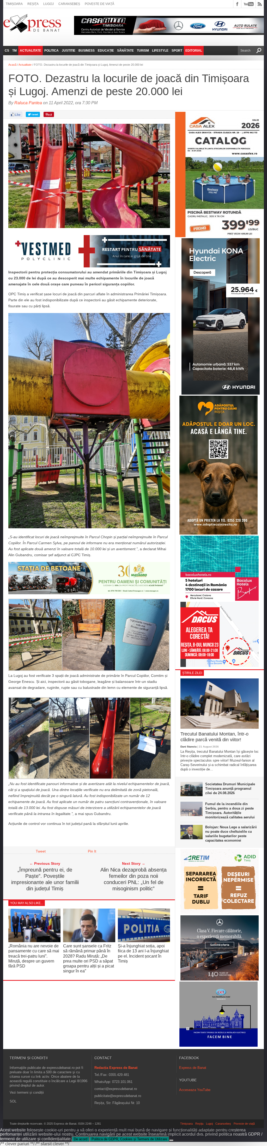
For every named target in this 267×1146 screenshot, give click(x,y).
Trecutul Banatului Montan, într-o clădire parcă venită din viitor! (214, 736)
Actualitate (30, 50)
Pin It (92, 851)
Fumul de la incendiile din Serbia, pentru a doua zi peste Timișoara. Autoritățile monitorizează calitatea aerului (230, 810)
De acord (80, 1139)
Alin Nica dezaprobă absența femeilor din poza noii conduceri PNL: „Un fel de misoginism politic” (133, 879)
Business (86, 50)
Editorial (193, 50)
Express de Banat (192, 1068)
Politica (51, 50)
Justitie (68, 50)
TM (14, 50)
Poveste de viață (99, 4)
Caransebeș (69, 4)
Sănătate (125, 50)
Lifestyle (160, 50)
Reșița (33, 4)
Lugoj (48, 4)
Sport (177, 50)
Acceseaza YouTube (194, 1090)
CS (7, 50)
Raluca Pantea (28, 103)
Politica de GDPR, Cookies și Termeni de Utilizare (129, 1139)
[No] (171, 1140)
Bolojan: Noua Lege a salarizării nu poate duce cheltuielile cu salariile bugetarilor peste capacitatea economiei (231, 833)
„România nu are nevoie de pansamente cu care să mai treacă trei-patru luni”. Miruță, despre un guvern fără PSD (33, 956)
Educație (106, 50)
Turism (143, 50)
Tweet (41, 851)
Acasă (12, 64)
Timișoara (14, 4)
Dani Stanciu (188, 746)
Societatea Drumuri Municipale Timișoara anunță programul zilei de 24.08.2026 (230, 788)
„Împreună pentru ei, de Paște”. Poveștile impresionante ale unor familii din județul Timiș (45, 879)
